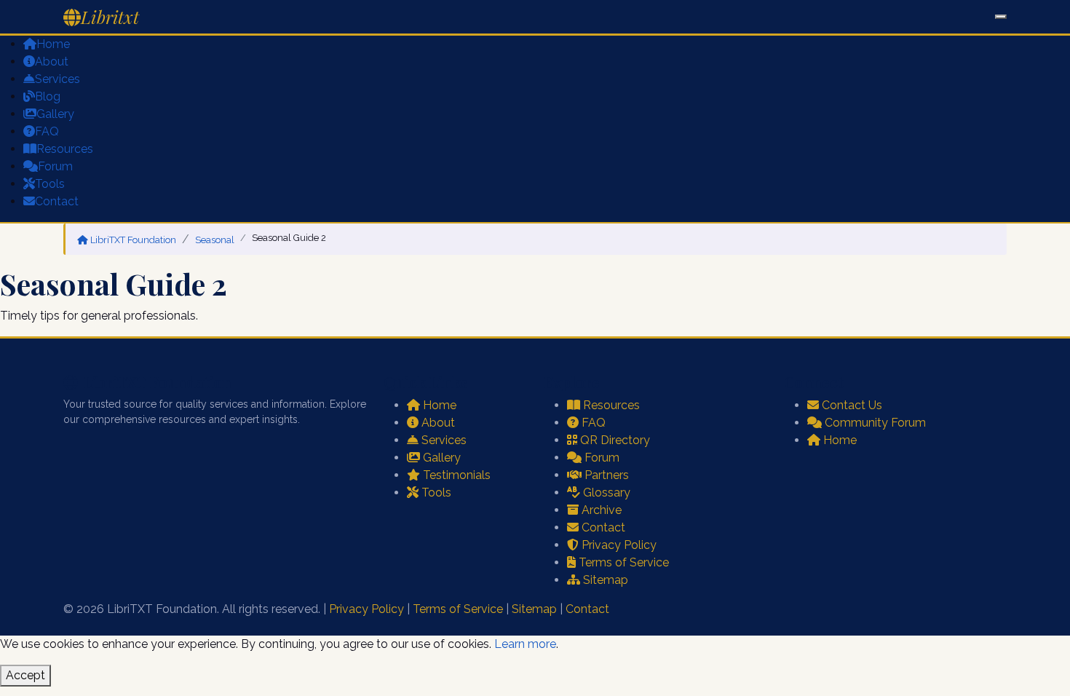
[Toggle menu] (1001, 17)
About (51, 61)
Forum (55, 166)
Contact (57, 201)
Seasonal (214, 239)
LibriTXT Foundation (133, 239)
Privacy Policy (619, 545)
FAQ (47, 131)
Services (57, 79)
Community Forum (875, 423)
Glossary (606, 492)
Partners (606, 475)
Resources (64, 149)
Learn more (525, 644)
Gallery (55, 114)
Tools (50, 184)
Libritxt (110, 16)
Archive (602, 510)
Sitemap (605, 580)
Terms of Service (624, 562)
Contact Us (852, 405)
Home (53, 44)
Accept (25, 675)
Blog (47, 96)
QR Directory (615, 440)
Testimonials (457, 475)
